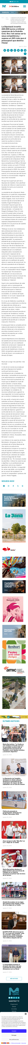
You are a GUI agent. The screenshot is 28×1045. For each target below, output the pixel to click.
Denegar (14, 1035)
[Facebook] (12, 1)
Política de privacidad (16, 1043)
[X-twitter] (16, 1)
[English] (4, 1043)
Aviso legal (23, 1043)
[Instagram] (14, 1)
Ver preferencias (14, 1039)
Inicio (3, 17)
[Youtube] (10, 1)
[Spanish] (8, 1043)
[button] (25, 1014)
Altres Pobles (7, 18)
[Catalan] (2, 1043)
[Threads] (18, 1)
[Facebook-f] (13, 486)
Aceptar (14, 1031)
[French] (6, 1043)
